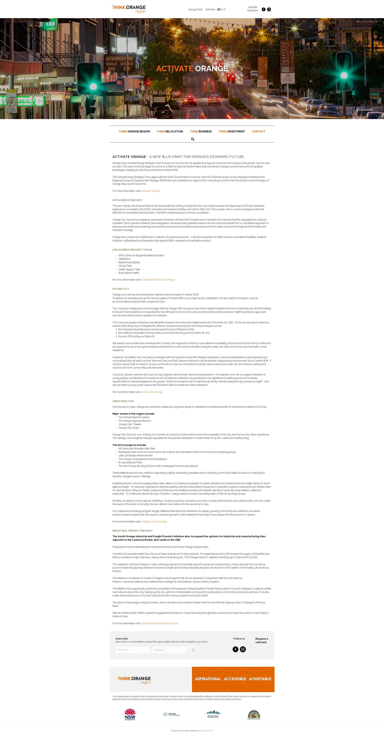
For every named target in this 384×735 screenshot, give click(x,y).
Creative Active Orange (154, 521)
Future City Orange (152, 392)
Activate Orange (151, 191)
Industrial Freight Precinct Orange (160, 623)
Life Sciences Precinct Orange (158, 279)
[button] (193, 649)
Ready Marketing (206, 731)
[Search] (192, 139)
